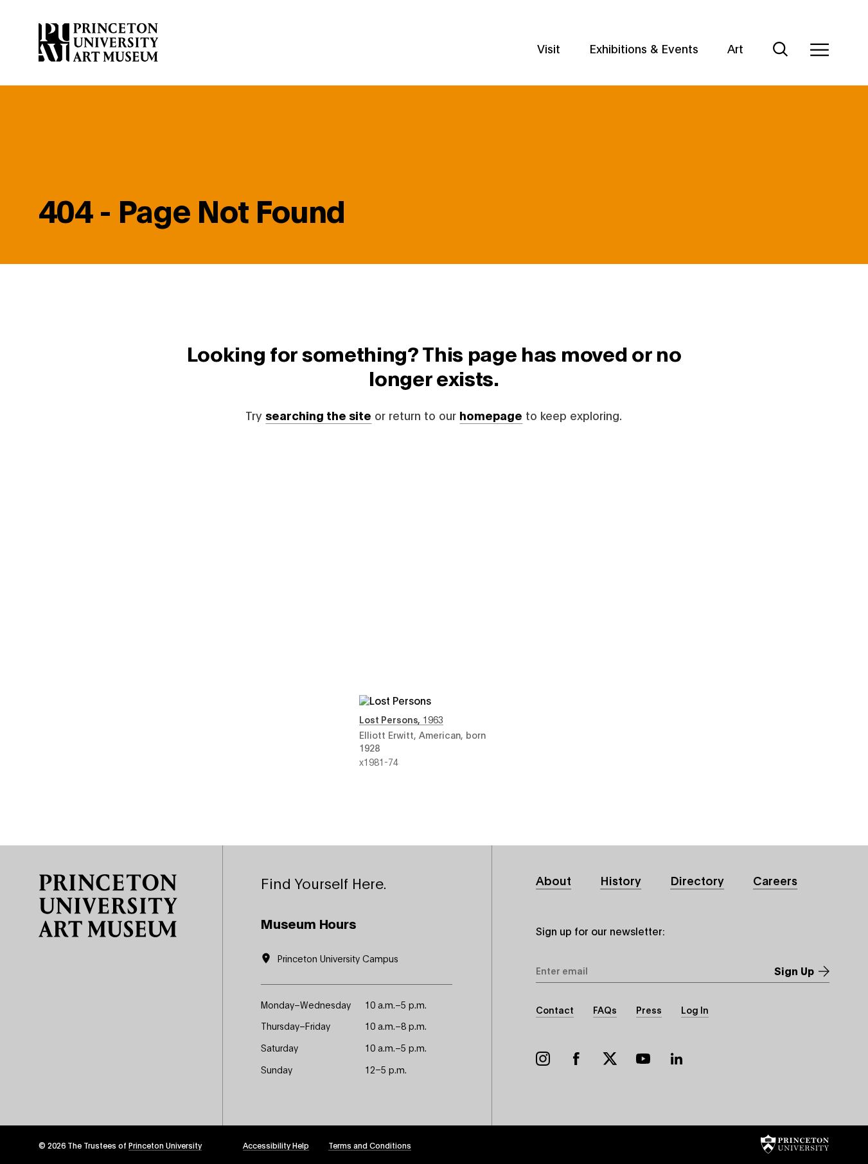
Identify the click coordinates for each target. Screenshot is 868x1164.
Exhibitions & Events (643, 48)
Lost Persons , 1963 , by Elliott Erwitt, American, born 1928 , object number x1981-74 (434, 608)
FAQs (605, 1009)
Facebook (576, 1059)
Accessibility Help (276, 1145)
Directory (697, 880)
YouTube (643, 1059)
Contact (555, 1009)
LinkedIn (676, 1059)
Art (735, 48)
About (553, 880)
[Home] (99, 42)
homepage (490, 415)
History (620, 880)
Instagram (543, 1059)
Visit (548, 48)
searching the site (318, 415)
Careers (775, 880)
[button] (108, 905)
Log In (695, 1009)
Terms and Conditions (369, 1145)
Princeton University (165, 1145)
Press (649, 1009)
